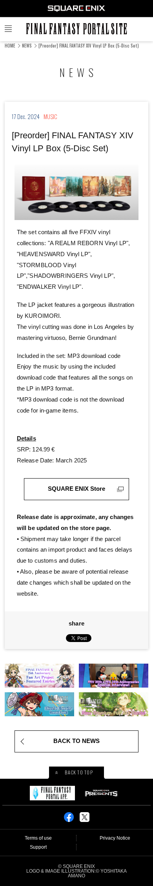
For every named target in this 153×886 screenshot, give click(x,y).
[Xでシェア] (84, 819)
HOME (10, 45)
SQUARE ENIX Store (76, 489)
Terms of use (38, 838)
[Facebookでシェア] (69, 819)
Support (38, 847)
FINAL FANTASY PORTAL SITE (76, 29)
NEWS (27, 45)
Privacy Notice (115, 838)
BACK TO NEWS (76, 741)
